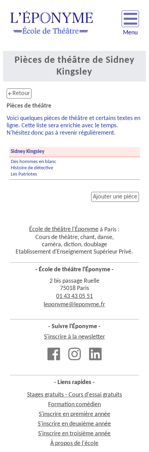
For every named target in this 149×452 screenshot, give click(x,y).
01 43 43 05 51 (74, 296)
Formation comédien (74, 405)
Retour (20, 93)
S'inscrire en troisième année (74, 434)
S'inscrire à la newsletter (74, 337)
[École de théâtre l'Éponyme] (51, 25)
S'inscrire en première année (74, 414)
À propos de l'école (74, 443)
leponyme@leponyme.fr (74, 305)
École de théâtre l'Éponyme (63, 229)
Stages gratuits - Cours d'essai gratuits (74, 395)
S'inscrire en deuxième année (74, 424)
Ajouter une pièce (115, 197)
